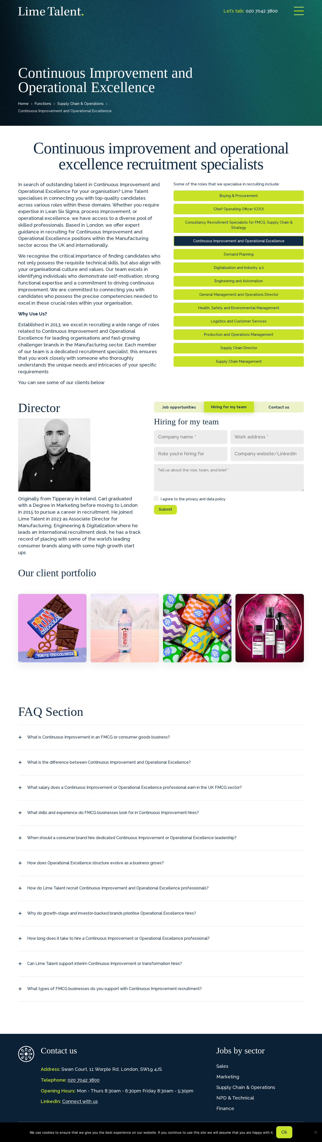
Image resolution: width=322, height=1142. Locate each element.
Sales (222, 1066)
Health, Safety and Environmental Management (238, 308)
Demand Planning (239, 254)
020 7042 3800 (84, 1080)
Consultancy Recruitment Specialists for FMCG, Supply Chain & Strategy (239, 224)
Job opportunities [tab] (179, 407)
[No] (315, 1132)
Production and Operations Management (238, 335)
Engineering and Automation (239, 281)
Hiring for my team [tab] (229, 407)
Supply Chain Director (238, 348)
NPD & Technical (235, 1097)
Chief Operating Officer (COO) (239, 209)
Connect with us (80, 1101)
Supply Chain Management (239, 361)
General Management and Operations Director (238, 295)
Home (23, 103)
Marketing (227, 1076)
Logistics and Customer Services (239, 321)
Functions (43, 103)
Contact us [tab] (278, 407)
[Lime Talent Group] (51, 11)
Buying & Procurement (239, 196)
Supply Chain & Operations (80, 103)
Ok (284, 1132)
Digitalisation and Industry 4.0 (239, 268)
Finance (225, 1108)
